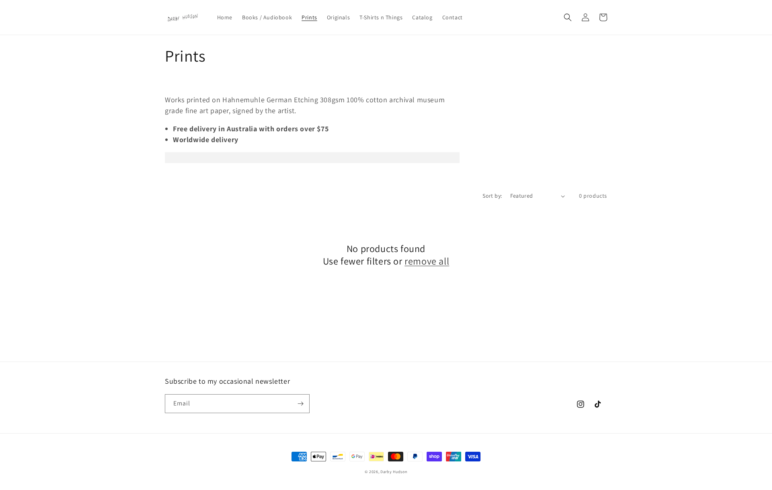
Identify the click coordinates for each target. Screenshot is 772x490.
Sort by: (492, 195)
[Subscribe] (300, 403)
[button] (568, 17)
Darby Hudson (393, 471)
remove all (426, 261)
